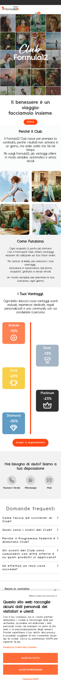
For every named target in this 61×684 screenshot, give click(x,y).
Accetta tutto (30, 658)
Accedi (27, 15)
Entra (49, 19)
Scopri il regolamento (30, 442)
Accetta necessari (30, 669)
